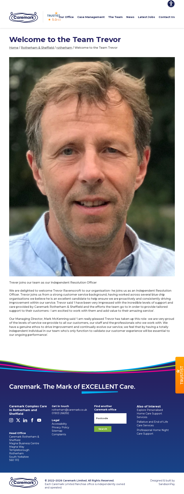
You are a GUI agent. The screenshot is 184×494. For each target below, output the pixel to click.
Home (13, 47)
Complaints (59, 434)
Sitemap (57, 430)
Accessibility (59, 423)
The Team (115, 17)
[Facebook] (32, 421)
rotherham (64, 47)
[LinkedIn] (25, 421)
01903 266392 (60, 413)
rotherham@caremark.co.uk (69, 409)
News (130, 17)
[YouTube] (39, 421)
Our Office (66, 17)
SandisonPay (167, 484)
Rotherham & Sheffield (37, 47)
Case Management (91, 17)
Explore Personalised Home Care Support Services (150, 413)
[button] (179, 375)
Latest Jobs (146, 17)
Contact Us (167, 17)
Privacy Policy (60, 427)
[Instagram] (11, 421)
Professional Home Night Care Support (153, 431)
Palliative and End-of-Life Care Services (152, 423)
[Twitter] (18, 421)
